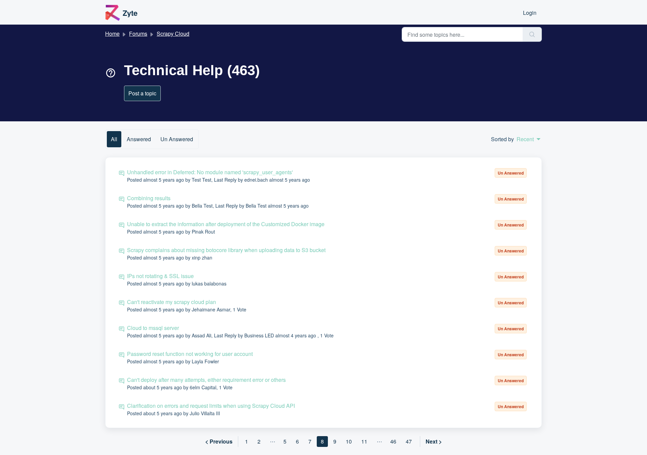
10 (349, 441)
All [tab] (114, 139)
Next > (434, 441)
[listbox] (528, 139)
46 (393, 441)
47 (409, 441)
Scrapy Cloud (173, 33)
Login (529, 13)
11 (364, 441)
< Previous (219, 441)
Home (112, 33)
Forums (138, 33)
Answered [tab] (139, 139)
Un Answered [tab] (176, 139)
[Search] (532, 34)
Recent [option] (525, 139)
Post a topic (142, 93)
